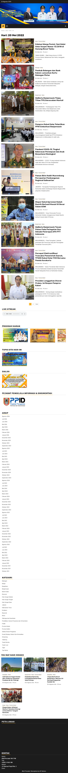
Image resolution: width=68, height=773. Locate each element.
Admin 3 (46, 78)
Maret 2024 (5, 494)
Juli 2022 (4, 547)
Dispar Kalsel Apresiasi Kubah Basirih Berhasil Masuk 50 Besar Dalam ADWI (50, 204)
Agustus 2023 (6, 512)
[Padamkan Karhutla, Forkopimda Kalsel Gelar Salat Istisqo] (34, 665)
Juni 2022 (4, 550)
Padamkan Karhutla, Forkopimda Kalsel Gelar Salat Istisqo (33, 678)
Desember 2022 (6, 534)
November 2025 (6, 440)
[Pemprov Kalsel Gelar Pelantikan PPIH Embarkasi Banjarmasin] (17, 129)
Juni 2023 (4, 518)
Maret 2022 (5, 558)
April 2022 (4, 555)
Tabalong (4, 639)
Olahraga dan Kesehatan (8, 618)
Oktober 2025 (5, 443)
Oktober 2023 (5, 507)
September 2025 (6, 446)
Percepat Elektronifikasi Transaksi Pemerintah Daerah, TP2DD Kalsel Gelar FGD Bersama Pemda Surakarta (50, 257)
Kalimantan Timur (7, 607)
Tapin (3, 647)
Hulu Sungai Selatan (7, 597)
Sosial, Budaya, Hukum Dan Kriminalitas (12, 634)
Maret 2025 (5, 462)
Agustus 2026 (6, 416)
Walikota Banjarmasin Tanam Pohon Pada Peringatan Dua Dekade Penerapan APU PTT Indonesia (48, 230)
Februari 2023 (5, 528)
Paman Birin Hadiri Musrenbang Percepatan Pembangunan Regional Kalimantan (49, 178)
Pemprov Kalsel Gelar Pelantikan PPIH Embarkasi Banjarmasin (50, 125)
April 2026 (4, 427)
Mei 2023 (4, 520)
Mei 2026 (4, 424)
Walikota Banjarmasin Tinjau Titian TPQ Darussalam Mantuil (49, 99)
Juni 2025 (4, 453)
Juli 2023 (4, 515)
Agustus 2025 (6, 448)
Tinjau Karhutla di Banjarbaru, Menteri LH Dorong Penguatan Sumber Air (55, 679)
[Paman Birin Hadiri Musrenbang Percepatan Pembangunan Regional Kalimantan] (17, 182)
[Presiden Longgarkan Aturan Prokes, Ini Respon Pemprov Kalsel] (17, 287)
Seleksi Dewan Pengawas (9, 631)
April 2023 (4, 523)
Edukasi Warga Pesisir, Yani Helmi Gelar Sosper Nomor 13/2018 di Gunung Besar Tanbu (50, 46)
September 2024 (6, 478)
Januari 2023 (5, 531)
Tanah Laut (5, 645)
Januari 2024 (5, 499)
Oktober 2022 (5, 539)
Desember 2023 (6, 502)
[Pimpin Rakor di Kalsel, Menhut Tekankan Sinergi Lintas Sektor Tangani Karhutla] (11, 695)
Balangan (37, 67)
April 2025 (4, 459)
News (36, 41)
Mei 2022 (4, 552)
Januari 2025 (5, 467)
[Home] (3, 26)
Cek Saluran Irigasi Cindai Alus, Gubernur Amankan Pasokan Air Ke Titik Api (11, 678)
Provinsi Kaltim (6, 629)
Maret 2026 (5, 429)
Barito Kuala (5, 591)
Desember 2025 (6, 437)
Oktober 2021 (5, 571)
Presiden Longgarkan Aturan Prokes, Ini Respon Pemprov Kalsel (48, 283)
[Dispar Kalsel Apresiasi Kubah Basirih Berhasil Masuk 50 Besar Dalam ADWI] (17, 208)
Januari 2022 (5, 563)
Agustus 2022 (6, 544)
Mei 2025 (4, 456)
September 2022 (6, 542)
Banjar (3, 583)
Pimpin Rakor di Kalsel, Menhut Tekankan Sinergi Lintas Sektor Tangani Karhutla (11, 710)
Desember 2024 (6, 469)
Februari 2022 (5, 560)
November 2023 (6, 504)
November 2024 (6, 472)
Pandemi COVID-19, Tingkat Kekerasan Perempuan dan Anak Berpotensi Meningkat (49, 151)
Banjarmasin (38, 95)
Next (37, 304)
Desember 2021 (6, 566)
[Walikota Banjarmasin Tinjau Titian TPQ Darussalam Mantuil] (17, 103)
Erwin (15, 682)
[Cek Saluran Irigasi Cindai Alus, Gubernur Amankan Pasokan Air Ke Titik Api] (11, 665)
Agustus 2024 (6, 480)
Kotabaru (4, 610)
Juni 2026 (4, 421)
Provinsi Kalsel (41, 41)
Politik (3, 623)
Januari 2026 (5, 435)
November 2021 (6, 568)
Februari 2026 (5, 432)
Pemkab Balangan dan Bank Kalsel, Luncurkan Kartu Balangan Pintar (47, 72)
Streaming (5, 637)
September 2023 (6, 510)
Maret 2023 (5, 526)
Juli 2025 (4, 451)
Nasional (4, 613)
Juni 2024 (4, 486)
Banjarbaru (5, 586)
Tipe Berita (5, 650)
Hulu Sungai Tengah (7, 599)
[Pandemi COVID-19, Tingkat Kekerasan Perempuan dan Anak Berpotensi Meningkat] (17, 156)
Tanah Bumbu (6, 642)
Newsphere (34, 771)
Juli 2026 (4, 419)
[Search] (66, 26)
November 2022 (6, 536)
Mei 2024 (4, 488)
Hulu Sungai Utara (7, 602)
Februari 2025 (5, 464)
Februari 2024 (5, 496)
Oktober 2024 (5, 475)
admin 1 (46, 52)
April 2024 (4, 491)
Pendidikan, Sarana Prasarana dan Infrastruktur (15, 621)
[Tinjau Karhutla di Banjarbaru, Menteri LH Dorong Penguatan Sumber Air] (56, 665)
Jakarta (4, 605)
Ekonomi (4, 594)
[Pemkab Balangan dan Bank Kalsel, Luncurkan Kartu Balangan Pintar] (17, 77)
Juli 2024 (4, 483)
